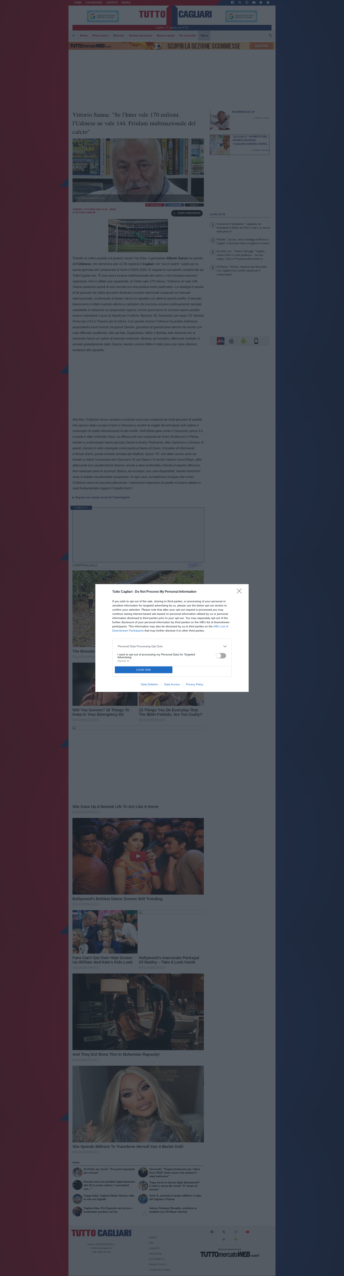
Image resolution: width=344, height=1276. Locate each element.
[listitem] (172, 646)
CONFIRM (143, 669)
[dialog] (172, 638)
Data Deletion (149, 684)
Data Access (172, 684)
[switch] (221, 655)
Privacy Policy (194, 684)
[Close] (240, 592)
